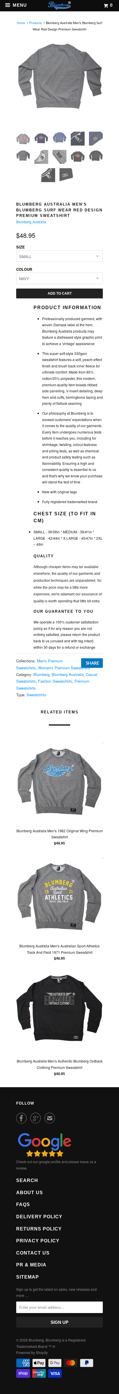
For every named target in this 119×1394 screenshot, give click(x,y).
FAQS (23, 1204)
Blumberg (41, 674)
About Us (29, 1192)
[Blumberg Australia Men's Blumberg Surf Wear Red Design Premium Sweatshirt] (59, 76)
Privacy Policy (38, 1240)
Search (27, 1180)
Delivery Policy (39, 1216)
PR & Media (31, 1264)
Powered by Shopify (32, 1352)
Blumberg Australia (31, 221)
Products (35, 22)
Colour (24, 269)
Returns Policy (39, 1228)
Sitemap (27, 1277)
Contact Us (33, 1252)
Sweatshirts (36, 694)
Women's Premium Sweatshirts (64, 667)
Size (20, 247)
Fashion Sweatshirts (55, 681)
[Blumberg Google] (44, 1155)
